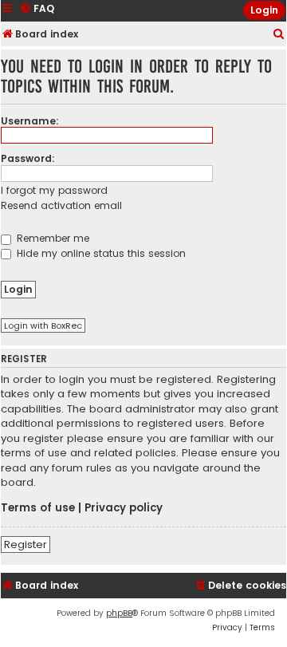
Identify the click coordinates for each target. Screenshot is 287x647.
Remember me (51, 238)
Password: (28, 158)
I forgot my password (54, 190)
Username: (30, 121)
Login (264, 10)
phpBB (119, 613)
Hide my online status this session (100, 253)
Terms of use (38, 508)
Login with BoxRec (43, 325)
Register (25, 544)
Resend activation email (61, 205)
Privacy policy (124, 508)
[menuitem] (279, 34)
